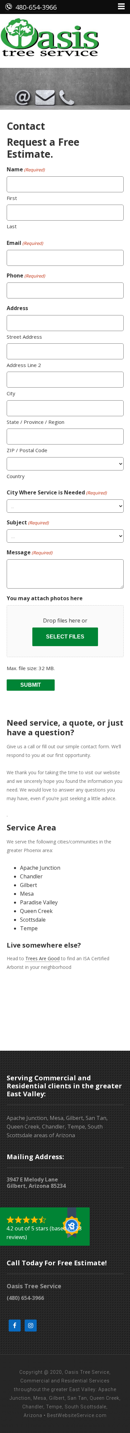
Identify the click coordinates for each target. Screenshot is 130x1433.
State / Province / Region (35, 422)
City (11, 393)
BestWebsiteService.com (77, 1415)
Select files (65, 636)
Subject (28, 522)
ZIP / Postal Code (27, 450)
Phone (26, 275)
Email (25, 243)
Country (16, 476)
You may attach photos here (45, 598)
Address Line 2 (24, 365)
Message (29, 552)
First (12, 198)
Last (12, 226)
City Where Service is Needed (57, 492)
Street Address (24, 336)
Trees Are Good (42, 958)
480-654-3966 (36, 7)
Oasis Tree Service (65, 39)
